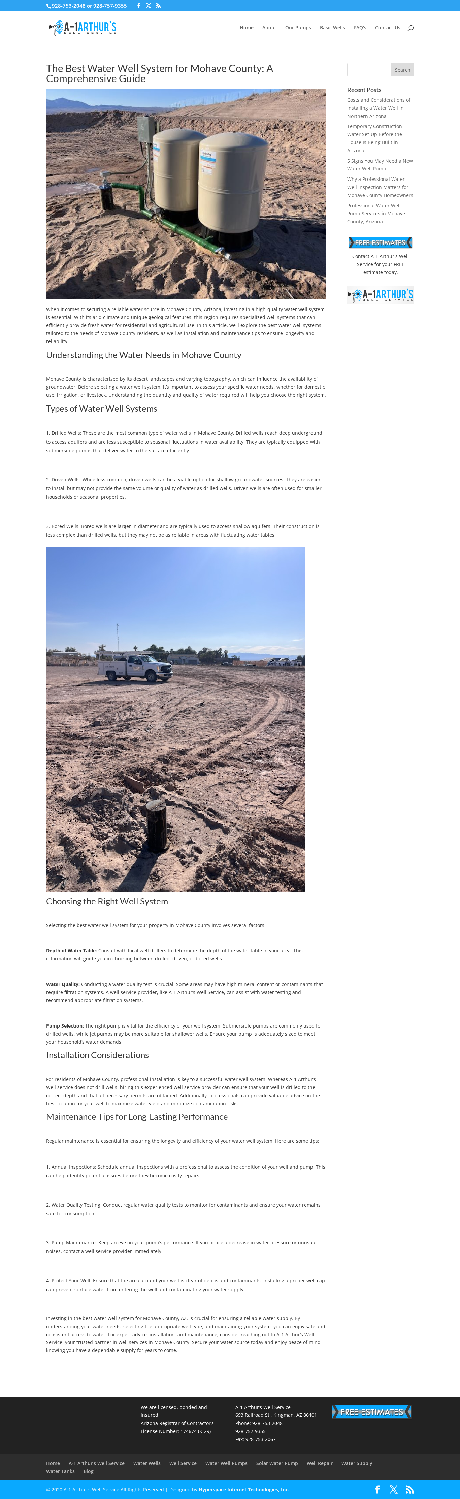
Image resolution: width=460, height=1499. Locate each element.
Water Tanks (60, 1471)
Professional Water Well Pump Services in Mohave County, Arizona (376, 213)
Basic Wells (332, 28)
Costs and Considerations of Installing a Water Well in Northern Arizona (378, 108)
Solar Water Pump (277, 1463)
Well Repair (320, 1463)
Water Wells (147, 1463)
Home (247, 28)
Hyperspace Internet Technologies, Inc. (244, 1489)
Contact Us (387, 28)
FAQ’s (360, 28)
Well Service (183, 1463)
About (269, 28)
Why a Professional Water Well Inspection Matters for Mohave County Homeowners (380, 187)
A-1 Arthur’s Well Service (97, 1463)
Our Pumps (298, 28)
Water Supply (356, 1463)
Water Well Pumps (226, 1463)
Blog (89, 1471)
